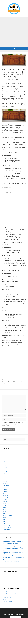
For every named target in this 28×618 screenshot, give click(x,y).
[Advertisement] (14, 32)
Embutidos (5, 477)
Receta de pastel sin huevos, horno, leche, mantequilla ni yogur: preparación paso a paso (14, 557)
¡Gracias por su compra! (9, 599)
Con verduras (6, 470)
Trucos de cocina (7, 525)
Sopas (4, 519)
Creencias (5, 472)
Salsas (4, 513)
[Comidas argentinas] (14, 8)
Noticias (5, 499)
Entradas (5, 481)
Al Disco (5, 454)
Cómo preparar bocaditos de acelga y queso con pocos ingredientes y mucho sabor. (13, 548)
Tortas (4, 523)
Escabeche (5, 483)
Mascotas (5, 495)
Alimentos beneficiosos (9, 456)
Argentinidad (6, 458)
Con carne (5, 464)
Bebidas (5, 460)
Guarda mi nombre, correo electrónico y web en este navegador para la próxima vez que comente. (13, 424)
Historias (5, 491)
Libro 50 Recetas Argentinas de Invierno (13, 593)
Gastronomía (6, 485)
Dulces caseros (7, 475)
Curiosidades (6, 473)
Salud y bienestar (7, 515)
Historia (5, 489)
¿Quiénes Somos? (7, 601)
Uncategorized (6, 529)
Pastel (4, 505)
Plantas (5, 509)
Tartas (4, 521)
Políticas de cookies (8, 597)
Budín (4, 462)
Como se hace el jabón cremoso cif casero (14, 381)
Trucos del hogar (7, 379)
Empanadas (6, 479)
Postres (5, 511)
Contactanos (6, 591)
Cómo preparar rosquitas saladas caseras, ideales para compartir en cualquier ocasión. (14, 543)
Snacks (4, 517)
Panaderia (5, 501)
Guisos (4, 487)
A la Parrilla (6, 452)
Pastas (4, 503)
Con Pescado (6, 466)
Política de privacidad (8, 595)
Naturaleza (5, 497)
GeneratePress (14, 616)
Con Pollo (5, 468)
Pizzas (4, 507)
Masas (4, 493)
